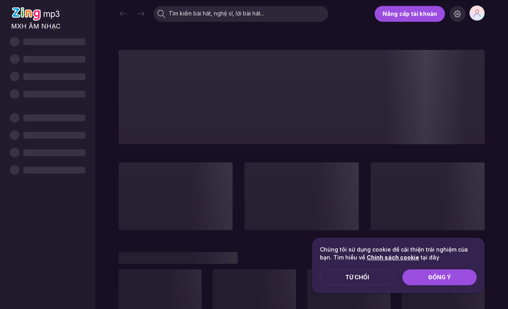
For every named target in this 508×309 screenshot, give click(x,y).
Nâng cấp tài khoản (410, 13)
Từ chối (357, 277)
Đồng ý (439, 277)
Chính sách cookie (393, 257)
